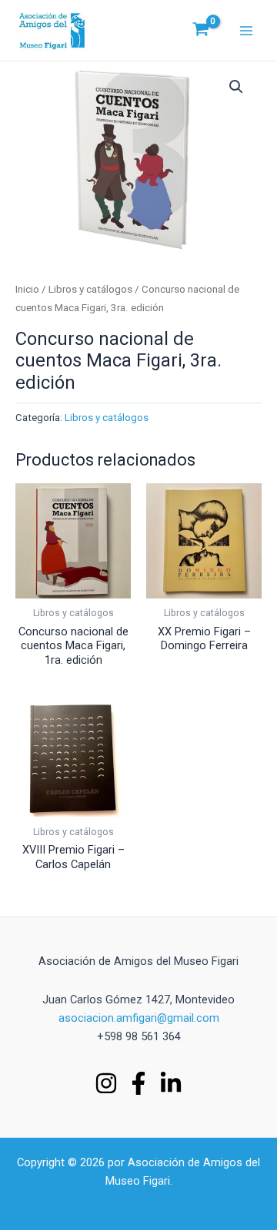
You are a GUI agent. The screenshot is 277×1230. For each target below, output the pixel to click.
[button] (236, 87)
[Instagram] (106, 1083)
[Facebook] (138, 1083)
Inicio (27, 289)
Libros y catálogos (90, 289)
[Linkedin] (170, 1083)
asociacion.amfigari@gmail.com (138, 1018)
